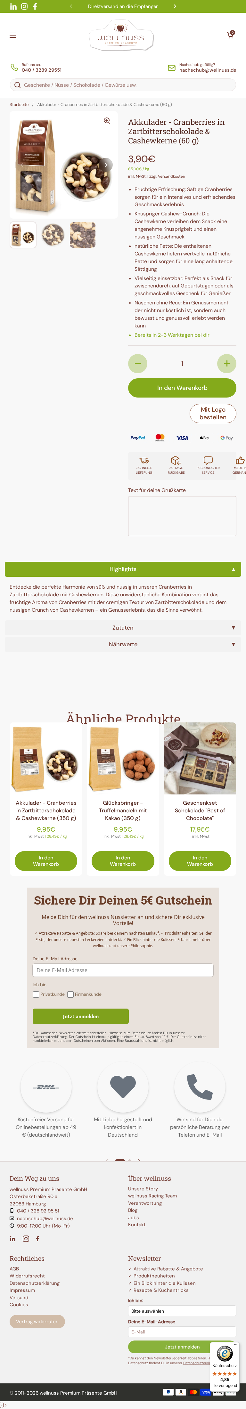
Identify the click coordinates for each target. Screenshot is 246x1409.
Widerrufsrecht (27, 1276)
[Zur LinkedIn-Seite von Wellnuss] (13, 1239)
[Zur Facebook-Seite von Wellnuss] (38, 1239)
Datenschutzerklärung (35, 1283)
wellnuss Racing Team (152, 1196)
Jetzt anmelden (182, 1347)
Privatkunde (52, 994)
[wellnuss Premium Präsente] (121, 35)
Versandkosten (171, 176)
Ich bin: (135, 1300)
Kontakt (137, 1224)
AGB (14, 1269)
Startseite (19, 104)
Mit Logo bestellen (213, 413)
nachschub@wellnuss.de (45, 1218)
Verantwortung (145, 1203)
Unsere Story (143, 1189)
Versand (19, 1297)
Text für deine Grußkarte (157, 490)
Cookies (19, 1304)
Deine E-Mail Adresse (55, 959)
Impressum (22, 1290)
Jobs (133, 1217)
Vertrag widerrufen (37, 1321)
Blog (132, 1210)
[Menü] (236, 1346)
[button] (230, 35)
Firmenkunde (88, 994)
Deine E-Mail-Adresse (151, 1321)
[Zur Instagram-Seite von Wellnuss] (26, 1239)
